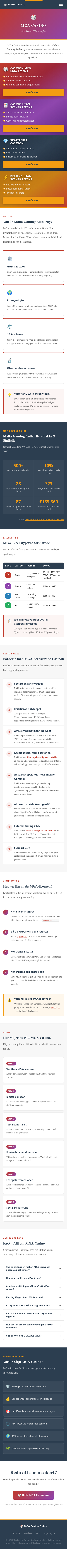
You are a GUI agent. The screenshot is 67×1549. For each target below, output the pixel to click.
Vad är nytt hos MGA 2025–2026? (33, 1336)
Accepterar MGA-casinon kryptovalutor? (33, 1305)
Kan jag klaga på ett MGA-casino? (33, 1297)
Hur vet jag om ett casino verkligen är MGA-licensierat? (33, 1326)
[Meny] (61, 4)
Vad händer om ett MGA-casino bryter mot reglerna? (33, 1315)
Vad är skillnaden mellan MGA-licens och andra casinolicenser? (33, 1268)
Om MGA (16, 1533)
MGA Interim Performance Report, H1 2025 (44, 519)
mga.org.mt (22, 936)
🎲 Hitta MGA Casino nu (33, 1495)
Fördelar (28, 1533)
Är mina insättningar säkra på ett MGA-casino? (33, 1288)
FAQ (38, 1533)
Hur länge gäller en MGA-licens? (33, 1278)
